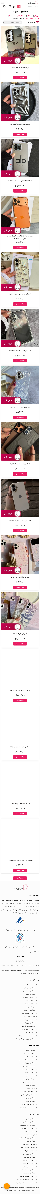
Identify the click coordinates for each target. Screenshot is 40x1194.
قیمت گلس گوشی (30, 1101)
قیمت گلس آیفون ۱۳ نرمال (28, 1095)
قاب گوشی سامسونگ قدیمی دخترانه (25, 1183)
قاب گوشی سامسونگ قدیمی (27, 1176)
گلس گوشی (26, 903)
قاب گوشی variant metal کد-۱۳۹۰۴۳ (20, 464)
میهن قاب (36, 16)
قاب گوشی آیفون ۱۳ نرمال (32, 18)
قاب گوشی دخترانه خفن (29, 991)
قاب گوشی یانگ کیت (29, 1053)
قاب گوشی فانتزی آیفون (29, 1122)
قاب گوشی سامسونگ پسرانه (27, 1108)
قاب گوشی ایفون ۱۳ (30, 1020)
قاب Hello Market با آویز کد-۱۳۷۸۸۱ (20, 804)
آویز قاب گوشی (31, 1088)
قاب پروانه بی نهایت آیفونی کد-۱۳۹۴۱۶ (20, 407)
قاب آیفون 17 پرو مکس (29, 997)
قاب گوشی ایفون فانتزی (29, 1167)
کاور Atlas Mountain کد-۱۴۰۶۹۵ (20, 68)
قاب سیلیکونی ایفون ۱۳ (29, 1033)
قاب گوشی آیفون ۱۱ (30, 1141)
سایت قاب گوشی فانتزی (29, 1082)
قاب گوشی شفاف (30, 1085)
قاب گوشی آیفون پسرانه (29, 1157)
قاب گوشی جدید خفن (29, 988)
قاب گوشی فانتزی (30, 1119)
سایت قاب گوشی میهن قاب (17, 1187)
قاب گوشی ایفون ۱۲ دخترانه (28, 1098)
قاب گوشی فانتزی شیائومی (28, 1128)
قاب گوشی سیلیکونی (29, 1132)
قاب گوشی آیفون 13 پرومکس (27, 1138)
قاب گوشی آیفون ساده (29, 1164)
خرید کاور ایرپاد (31, 1135)
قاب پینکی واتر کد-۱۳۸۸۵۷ (20, 634)
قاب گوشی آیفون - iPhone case (17, 16)
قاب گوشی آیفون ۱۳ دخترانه (28, 1023)
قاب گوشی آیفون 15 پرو (29, 1069)
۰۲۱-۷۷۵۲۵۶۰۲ (20, 956)
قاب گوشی (29, 16)
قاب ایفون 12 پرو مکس (29, 1066)
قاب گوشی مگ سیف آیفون (28, 1029)
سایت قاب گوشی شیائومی (28, 1151)
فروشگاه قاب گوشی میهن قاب (31, 900)
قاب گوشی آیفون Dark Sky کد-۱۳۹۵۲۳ (20, 351)
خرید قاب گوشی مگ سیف (28, 1026)
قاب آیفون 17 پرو (30, 1001)
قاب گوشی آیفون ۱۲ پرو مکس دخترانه (25, 1039)
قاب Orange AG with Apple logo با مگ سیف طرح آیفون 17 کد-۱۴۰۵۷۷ (20, 237)
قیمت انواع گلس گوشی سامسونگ (26, 1092)
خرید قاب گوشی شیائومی (28, 1017)
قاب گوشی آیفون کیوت (29, 1160)
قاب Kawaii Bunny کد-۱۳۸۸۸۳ (20, 577)
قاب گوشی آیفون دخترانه (28, 1154)
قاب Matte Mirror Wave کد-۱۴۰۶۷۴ (20, 124)
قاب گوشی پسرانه (30, 994)
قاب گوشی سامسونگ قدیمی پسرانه (26, 1179)
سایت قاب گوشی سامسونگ (28, 1148)
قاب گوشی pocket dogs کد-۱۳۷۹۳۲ (20, 690)
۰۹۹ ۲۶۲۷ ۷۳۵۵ (20, 961)
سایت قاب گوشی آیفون (29, 1144)
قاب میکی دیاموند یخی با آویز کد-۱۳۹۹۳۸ (20, 294)
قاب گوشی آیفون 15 (29, 1057)
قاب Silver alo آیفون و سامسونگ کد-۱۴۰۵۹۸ (20, 181)
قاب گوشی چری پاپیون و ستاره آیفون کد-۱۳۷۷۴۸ (20, 860)
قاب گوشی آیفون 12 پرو (29, 1076)
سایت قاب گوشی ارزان (29, 1079)
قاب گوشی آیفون (30, 985)
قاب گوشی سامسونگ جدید (28, 1013)
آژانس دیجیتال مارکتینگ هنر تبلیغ (15, 1190)
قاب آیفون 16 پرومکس (29, 1010)
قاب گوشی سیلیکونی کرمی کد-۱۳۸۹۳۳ (20, 521)
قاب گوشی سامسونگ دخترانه (27, 1170)
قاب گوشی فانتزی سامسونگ (27, 1125)
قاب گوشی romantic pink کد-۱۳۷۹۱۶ (20, 747)
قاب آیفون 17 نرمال (30, 1004)
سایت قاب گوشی (30, 1007)
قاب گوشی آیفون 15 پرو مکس (27, 1060)
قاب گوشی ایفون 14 (30, 1072)
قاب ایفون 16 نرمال (30, 1050)
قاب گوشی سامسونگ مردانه (28, 1173)
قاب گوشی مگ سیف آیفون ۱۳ (27, 1036)
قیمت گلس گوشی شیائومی (28, 1104)
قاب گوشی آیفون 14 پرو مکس (27, 1063)
